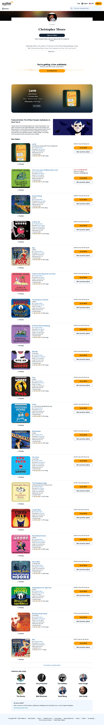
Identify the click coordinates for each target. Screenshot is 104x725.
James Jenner (41, 513)
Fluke (34, 405)
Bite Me (35, 352)
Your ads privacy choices (45, 720)
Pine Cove (38, 175)
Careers (39, 718)
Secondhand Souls (39, 536)
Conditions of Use (47, 718)
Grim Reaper (38, 227)
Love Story (38, 358)
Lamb (34, 144)
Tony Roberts (41, 488)
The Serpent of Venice (40, 300)
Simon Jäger (41, 643)
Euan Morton (41, 305)
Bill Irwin (40, 409)
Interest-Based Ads (68, 718)
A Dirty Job (36, 222)
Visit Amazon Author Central (21, 708)
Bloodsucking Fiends (39, 614)
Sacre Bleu (36, 562)
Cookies (84, 718)
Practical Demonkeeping (41, 326)
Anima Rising (37, 196)
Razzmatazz (36, 431)
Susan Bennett (41, 356)
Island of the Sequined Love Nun (44, 274)
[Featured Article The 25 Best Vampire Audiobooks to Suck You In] (73, 127)
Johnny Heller (41, 253)
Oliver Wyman (41, 173)
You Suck (35, 457)
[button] (51, 51)
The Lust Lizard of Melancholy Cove (45, 170)
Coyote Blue (36, 510)
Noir (33, 248)
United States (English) (59, 720)
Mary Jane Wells (42, 201)
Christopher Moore (38, 147)
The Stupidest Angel (39, 483)
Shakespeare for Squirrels (41, 588)
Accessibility (91, 718)
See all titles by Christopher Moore (52, 665)
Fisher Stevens (41, 149)
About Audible (31, 718)
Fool (37, 306)
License (77, 718)
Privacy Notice (57, 718)
